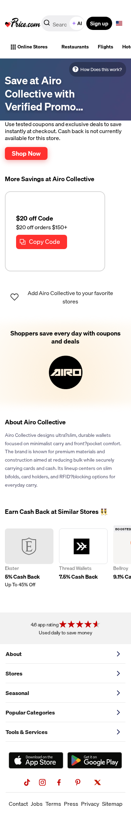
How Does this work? (101, 69)
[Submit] (47, 25)
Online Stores (32, 47)
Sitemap (112, 803)
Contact (18, 803)
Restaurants (75, 47)
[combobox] (63, 23)
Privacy (90, 803)
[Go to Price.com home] (23, 23)
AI (79, 23)
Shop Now (26, 153)
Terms (53, 803)
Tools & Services (27, 731)
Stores (14, 673)
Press (71, 803)
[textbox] (119, 23)
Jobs (37, 803)
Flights (105, 47)
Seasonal (17, 692)
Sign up (99, 23)
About (14, 653)
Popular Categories (30, 712)
